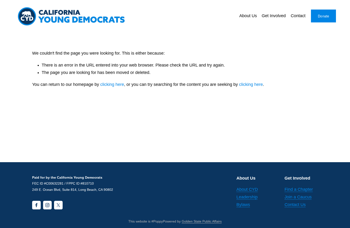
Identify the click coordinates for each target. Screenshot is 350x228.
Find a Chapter (299, 189)
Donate (323, 16)
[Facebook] (36, 205)
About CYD (247, 189)
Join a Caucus (298, 197)
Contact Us (295, 204)
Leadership (247, 197)
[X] (58, 205)
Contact (298, 15)
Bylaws (243, 204)
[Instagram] (47, 205)
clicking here (112, 84)
